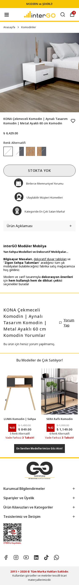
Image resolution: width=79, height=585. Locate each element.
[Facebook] (5, 557)
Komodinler (28, 27)
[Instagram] (16, 557)
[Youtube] (26, 557)
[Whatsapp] (56, 557)
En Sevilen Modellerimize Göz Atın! (39, 448)
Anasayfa (9, 27)
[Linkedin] (36, 557)
